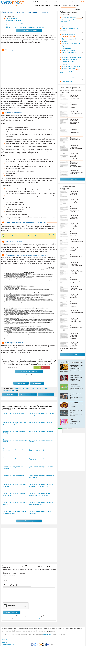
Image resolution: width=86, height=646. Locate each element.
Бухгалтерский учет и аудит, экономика (69, 29)
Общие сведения (11, 18)
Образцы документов (68, 5)
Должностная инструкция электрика (74, 249)
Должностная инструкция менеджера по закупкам (74, 121)
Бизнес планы (76, 2)
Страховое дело (67, 64)
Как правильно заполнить (14, 25)
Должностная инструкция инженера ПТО (74, 96)
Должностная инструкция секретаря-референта (74, 226)
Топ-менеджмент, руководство (71, 66)
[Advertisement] (29, 69)
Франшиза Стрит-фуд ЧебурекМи (76, 365)
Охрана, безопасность (68, 50)
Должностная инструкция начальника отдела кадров (76, 280)
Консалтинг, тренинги (68, 34)
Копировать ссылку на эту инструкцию (29, 372)
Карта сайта (4, 636)
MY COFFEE (74, 403)
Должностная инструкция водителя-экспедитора (74, 156)
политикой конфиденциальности (39, 618)
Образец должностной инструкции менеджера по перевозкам (25, 27)
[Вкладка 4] (70, 430)
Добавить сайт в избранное (28, 394)
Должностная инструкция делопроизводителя (76, 147)
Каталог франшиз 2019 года (42, 5)
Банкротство (56, 5)
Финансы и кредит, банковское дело (70, 71)
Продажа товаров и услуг (69, 52)
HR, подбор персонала (69, 17)
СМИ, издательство (68, 61)
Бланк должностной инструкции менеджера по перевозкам (24, 23)
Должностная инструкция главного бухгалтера (76, 172)
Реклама (78, 9)
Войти (82, 2)
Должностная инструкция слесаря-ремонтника (76, 272)
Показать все (72, 179)
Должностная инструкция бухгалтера (74, 193)
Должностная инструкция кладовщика (41, 431)
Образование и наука (68, 46)
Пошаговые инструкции (63, 2)
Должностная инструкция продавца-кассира (75, 320)
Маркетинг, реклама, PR (69, 39)
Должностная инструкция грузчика (13, 475)
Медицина (65, 41)
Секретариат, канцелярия (69, 59)
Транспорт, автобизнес (69, 68)
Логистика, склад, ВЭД (69, 36)
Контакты (4, 639)
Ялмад (72, 419)
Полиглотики (74, 385)
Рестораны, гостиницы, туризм (71, 57)
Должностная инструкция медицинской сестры (76, 288)
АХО (63, 26)
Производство (66, 55)
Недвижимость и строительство (71, 43)
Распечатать (46, 394)
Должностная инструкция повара (76, 112)
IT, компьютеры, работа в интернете (68, 20)
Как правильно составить (14, 20)
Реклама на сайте (7, 641)
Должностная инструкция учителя (76, 326)
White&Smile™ (74, 375)
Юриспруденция (67, 81)
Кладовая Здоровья (76, 394)
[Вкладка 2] (65, 430)
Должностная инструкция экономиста (41, 467)
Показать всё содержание (29, 30)
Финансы (42, 2)
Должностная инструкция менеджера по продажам (74, 105)
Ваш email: (29, 374)
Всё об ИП (34, 2)
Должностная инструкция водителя (14, 458)
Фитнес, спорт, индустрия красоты (72, 77)
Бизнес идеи (50, 2)
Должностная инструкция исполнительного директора (75, 304)
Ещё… (78, 5)
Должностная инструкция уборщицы (74, 296)
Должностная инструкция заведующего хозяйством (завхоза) (76, 164)
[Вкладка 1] (60, 430)
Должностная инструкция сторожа (76, 240)
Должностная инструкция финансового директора (74, 336)
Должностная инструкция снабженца (40, 422)
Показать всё (72, 354)
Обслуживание (66, 48)
